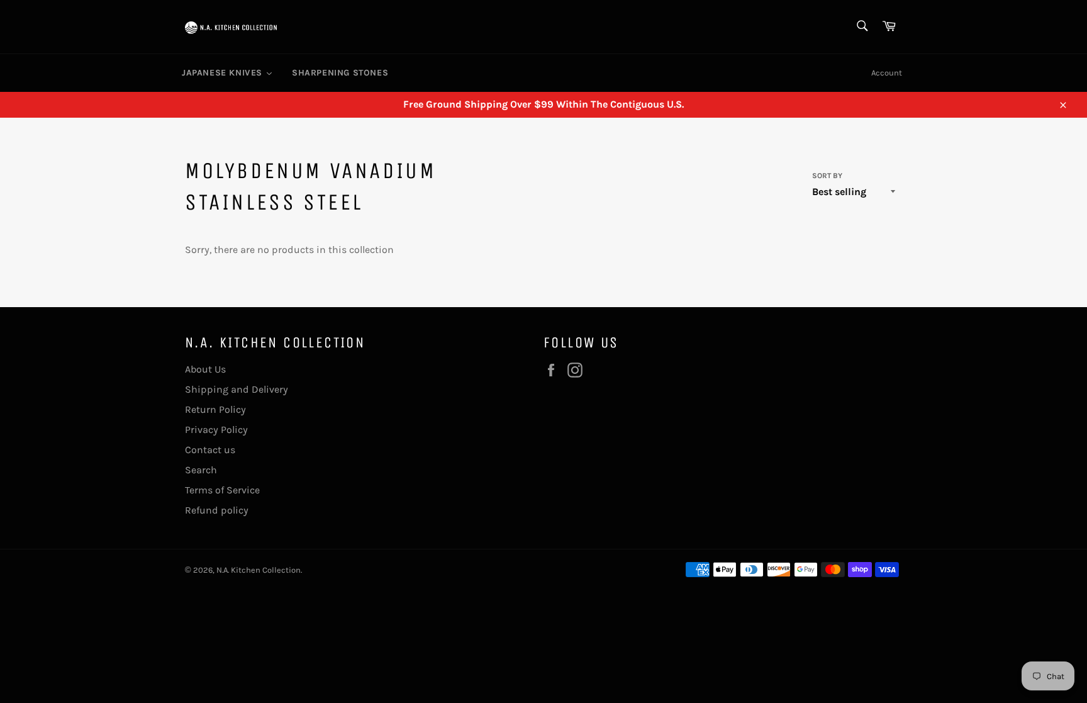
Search (201, 470)
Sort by (827, 175)
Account (886, 72)
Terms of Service (222, 490)
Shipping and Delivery (236, 389)
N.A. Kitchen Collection (258, 570)
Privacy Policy (216, 430)
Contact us (210, 450)
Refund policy (216, 510)
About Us (205, 369)
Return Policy (215, 409)
